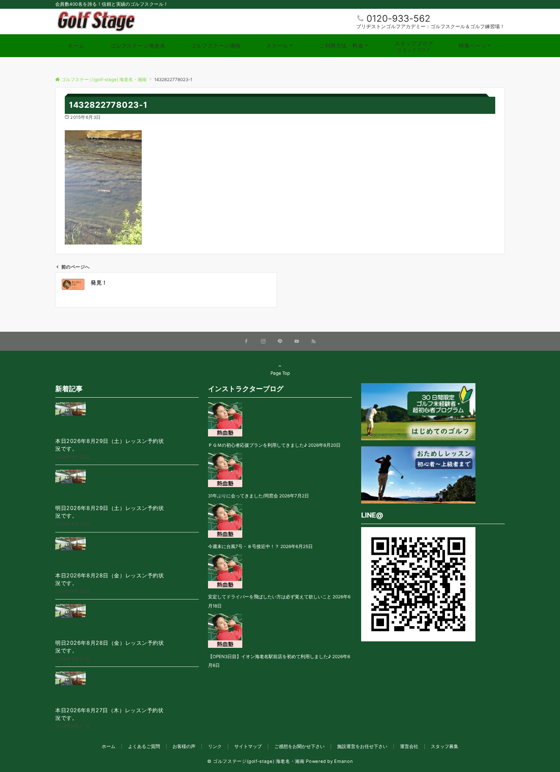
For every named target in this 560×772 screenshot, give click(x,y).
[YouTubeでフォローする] (296, 341)
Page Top (280, 373)
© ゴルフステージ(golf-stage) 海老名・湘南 (256, 761)
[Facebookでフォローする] (246, 341)
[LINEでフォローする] (280, 341)
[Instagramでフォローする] (263, 341)
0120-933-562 (398, 18)
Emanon (343, 761)
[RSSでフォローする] (313, 341)
